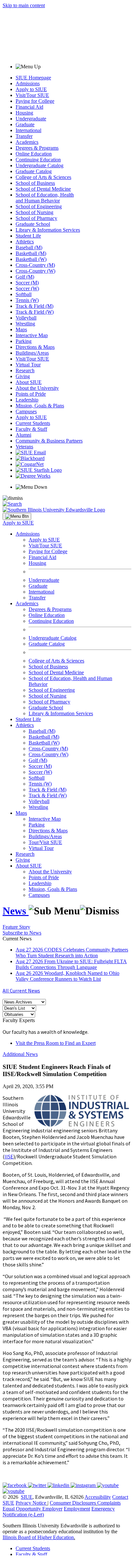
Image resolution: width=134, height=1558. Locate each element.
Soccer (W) (27, 288)
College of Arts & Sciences (43, 177)
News (16, 911)
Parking (24, 341)
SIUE (27, 1497)
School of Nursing (34, 212)
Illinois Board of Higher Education (38, 1537)
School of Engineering (39, 206)
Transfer (24, 136)
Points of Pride (31, 394)
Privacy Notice (31, 1503)
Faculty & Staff (31, 429)
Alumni (23, 435)
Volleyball (26, 318)
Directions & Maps (35, 347)
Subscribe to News (22, 933)
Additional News (20, 1054)
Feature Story (16, 927)
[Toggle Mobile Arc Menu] (17, 516)
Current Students (33, 423)
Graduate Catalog (34, 171)
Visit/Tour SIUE (32, 95)
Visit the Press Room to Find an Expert (56, 1043)
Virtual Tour (28, 364)
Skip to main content (24, 5)
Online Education (34, 154)
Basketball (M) (31, 253)
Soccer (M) (27, 282)
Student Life (28, 236)
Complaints (109, 1503)
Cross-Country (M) (35, 265)
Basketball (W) (31, 259)
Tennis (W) (27, 300)
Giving (23, 376)
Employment (77, 1508)
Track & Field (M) (34, 306)
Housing (24, 113)
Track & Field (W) (35, 312)
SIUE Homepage (33, 77)
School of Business (35, 183)
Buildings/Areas (32, 353)
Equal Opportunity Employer (32, 1508)
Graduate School (33, 224)
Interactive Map (32, 335)
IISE (9, 1156)
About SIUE (29, 382)
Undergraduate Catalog (39, 165)
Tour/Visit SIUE (45, 842)
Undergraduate (31, 118)
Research (25, 370)
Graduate (25, 124)
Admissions (28, 83)
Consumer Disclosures (73, 1503)
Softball (24, 294)
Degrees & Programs (37, 148)
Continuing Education (38, 159)
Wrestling (25, 323)
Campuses (26, 411)
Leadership (27, 400)
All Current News (21, 990)
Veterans (24, 446)
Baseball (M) (29, 247)
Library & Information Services (48, 230)
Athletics (25, 241)
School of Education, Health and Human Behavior (45, 197)
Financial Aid (29, 107)
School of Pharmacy (36, 218)
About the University (37, 388)
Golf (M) (25, 277)
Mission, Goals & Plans (40, 405)
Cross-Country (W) (35, 271)
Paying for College (35, 101)
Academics (27, 142)
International (28, 130)
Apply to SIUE (31, 89)
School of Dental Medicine (43, 189)
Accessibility (98, 1497)
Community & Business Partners (49, 441)
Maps (21, 329)
